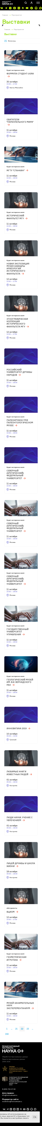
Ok (34, 1117)
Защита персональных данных (13, 1059)
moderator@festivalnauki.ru (12, 1101)
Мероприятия (17, 15)
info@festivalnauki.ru (9, 1095)
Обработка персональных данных (15, 1057)
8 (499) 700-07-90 (9, 1089)
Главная (5, 15)
